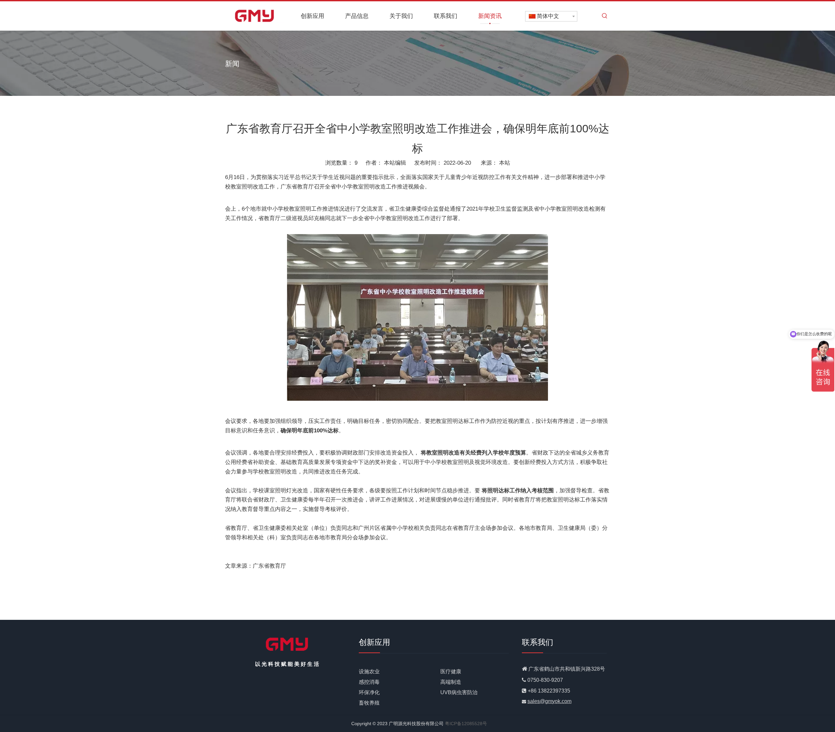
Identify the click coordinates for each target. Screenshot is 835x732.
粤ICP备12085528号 (466, 723)
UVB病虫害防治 (459, 692)
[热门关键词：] (605, 16)
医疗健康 (450, 671)
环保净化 (369, 692)
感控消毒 (369, 682)
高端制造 (450, 682)
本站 (504, 163)
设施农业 (369, 671)
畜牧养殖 (369, 703)
